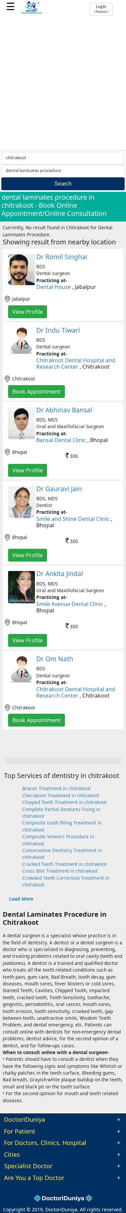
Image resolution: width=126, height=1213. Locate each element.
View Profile (27, 311)
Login (101, 9)
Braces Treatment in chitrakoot (56, 788)
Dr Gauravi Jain (59, 488)
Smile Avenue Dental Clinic (69, 604)
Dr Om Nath (54, 658)
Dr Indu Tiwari (58, 330)
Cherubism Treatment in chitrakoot (60, 795)
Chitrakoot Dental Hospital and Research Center (75, 363)
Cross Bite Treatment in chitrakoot (60, 871)
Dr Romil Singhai (61, 256)
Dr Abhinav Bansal (64, 409)
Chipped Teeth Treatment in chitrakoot (64, 802)
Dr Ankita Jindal (59, 573)
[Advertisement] (63, 84)
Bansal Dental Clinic (61, 440)
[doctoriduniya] (31, 13)
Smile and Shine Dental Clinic (73, 519)
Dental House (53, 287)
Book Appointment (36, 391)
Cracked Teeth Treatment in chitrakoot (64, 864)
